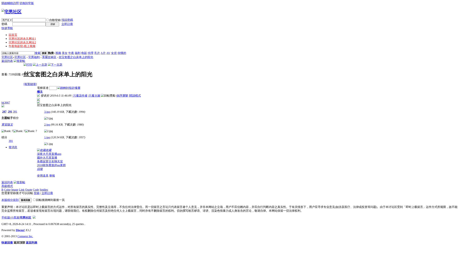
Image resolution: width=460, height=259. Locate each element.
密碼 (4, 24)
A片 (103, 52)
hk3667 (5, 102)
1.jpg (47, 137)
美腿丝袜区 (49, 57)
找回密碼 (67, 19)
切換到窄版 (26, 3)
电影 (84, 52)
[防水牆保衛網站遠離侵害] (34, 217)
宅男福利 (34, 57)
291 (10, 111)
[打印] (28, 64)
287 (4, 111)
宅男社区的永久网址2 (22, 42)
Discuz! (20, 230)
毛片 (97, 52)
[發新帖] (19, 60)
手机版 (5, 217)
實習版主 (7, 124)
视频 (58, 52)
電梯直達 (43, 87)
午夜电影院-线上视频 (22, 46)
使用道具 (43, 175)
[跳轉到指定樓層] (68, 87)
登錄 (37, 193)
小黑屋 (15, 217)
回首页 (13, 34)
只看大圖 (94, 95)
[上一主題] (40, 64)
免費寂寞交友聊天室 (50, 161)
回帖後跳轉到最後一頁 (50, 199)
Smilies (44, 189)
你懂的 (122, 52)
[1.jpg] (48, 144)
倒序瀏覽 (122, 95)
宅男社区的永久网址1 (22, 38)
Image (14, 189)
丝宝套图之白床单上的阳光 (76, 57)
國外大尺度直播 (47, 157)
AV (108, 52)
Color (7, 189)
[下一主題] (55, 64)
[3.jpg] (48, 118)
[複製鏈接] (30, 84)
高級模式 (7, 186)
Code (36, 189)
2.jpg (47, 124)
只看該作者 (80, 95)
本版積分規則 (10, 199)
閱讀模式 (135, 95)
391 (15, 111)
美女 (65, 52)
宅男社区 (7, 57)
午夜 (71, 52)
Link (21, 189)
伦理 (90, 52)
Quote (28, 189)
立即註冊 (67, 24)
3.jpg (47, 111)
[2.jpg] (48, 131)
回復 (40, 169)
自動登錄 (55, 20)
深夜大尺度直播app (49, 153)
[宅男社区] (11, 11)
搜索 (37, 52)
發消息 (13, 147)
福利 (77, 52)
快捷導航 (7, 28)
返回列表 (7, 60)
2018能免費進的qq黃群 (51, 165)
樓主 (40, 91)
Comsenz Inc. (25, 236)
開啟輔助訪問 (10, 3)
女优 (114, 52)
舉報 (52, 175)
